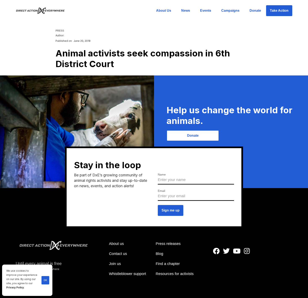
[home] (43, 10)
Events (205, 10)
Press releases (168, 244)
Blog (159, 254)
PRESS (60, 30)
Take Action (279, 10)
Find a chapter (168, 264)
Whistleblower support (127, 274)
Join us (115, 264)
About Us (163, 10)
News (185, 10)
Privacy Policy (15, 287)
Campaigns (230, 10)
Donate (255, 10)
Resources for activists (175, 274)
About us (116, 244)
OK (45, 280)
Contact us (118, 254)
